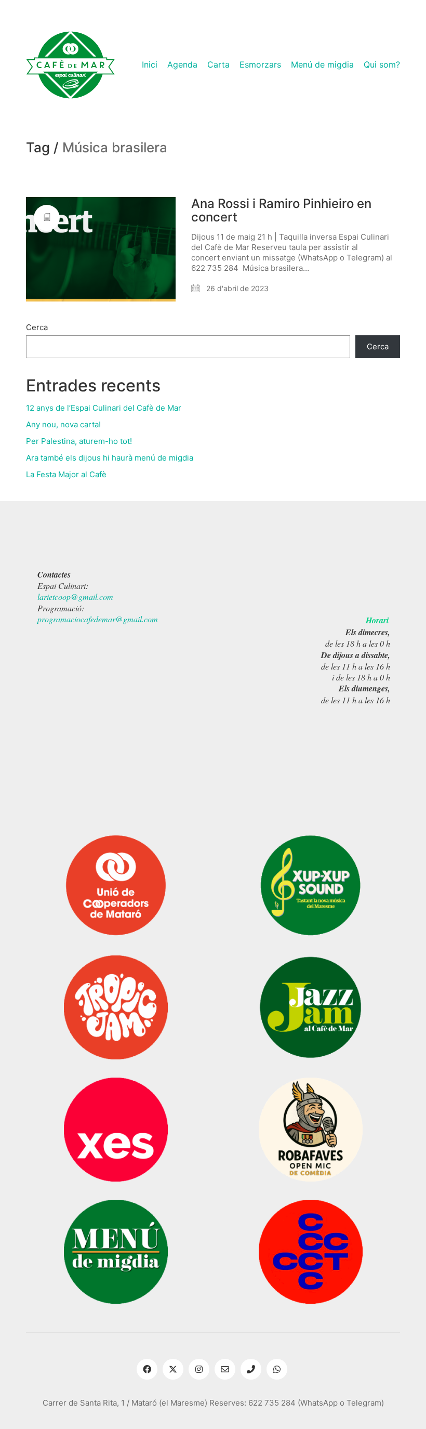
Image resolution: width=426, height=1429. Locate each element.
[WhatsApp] (277, 1369)
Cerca (37, 327)
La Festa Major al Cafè (66, 474)
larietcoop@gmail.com (75, 596)
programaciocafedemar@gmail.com (97, 618)
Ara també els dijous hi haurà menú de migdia (109, 458)
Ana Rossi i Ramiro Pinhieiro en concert (281, 211)
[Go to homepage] (70, 65)
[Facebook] (147, 1369)
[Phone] (251, 1369)
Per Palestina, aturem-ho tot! (79, 441)
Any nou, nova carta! (63, 424)
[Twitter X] (173, 1369)
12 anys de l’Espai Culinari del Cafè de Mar (103, 408)
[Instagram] (199, 1369)
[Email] (225, 1369)
